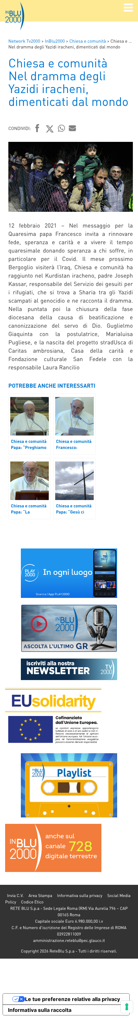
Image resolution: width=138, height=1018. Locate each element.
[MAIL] (72, 128)
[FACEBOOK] (37, 128)
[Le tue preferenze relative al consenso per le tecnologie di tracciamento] (127, 1007)
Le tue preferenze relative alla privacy (72, 999)
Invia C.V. (15, 895)
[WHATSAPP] (61, 128)
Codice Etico (32, 902)
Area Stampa (40, 895)
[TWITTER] (50, 128)
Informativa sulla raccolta (40, 1010)
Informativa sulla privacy (79, 895)
